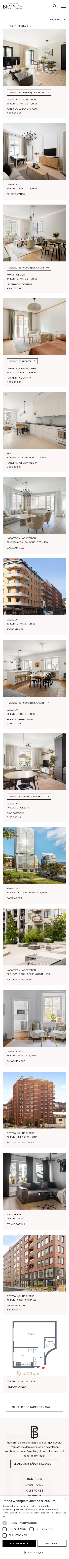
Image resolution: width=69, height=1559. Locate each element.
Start (10, 26)
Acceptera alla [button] (19, 1543)
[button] (34, 1552)
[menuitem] (54, 6)
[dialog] (34, 1527)
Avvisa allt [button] (52, 1543)
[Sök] (53, 5)
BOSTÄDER (34, 1478)
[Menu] (62, 6)
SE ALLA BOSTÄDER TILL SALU (32, 1463)
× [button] (65, 1499)
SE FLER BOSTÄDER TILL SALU (32, 1407)
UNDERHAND (34, 1484)
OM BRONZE (34, 1490)
